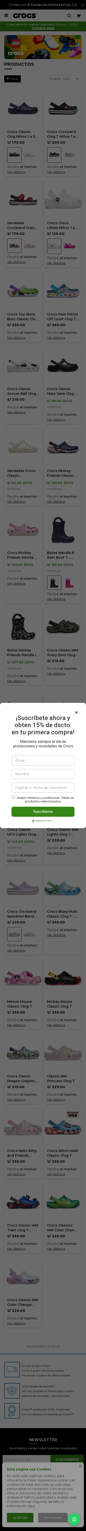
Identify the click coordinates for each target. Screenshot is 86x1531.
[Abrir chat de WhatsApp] (74, 1519)
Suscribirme (43, 811)
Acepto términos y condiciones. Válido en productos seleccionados (45, 799)
